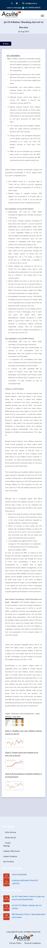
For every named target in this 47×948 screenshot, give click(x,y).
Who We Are (10, 832)
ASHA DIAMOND (19, 874)
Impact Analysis (10, 856)
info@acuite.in (31, 3)
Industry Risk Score (11, 851)
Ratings (6, 846)
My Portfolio (8, 861)
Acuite (20, 932)
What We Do (10, 837)
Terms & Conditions (32, 943)
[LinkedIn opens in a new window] (16, 3)
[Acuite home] (23, 937)
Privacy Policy (15, 943)
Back (6, 44)
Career (8, 843)
